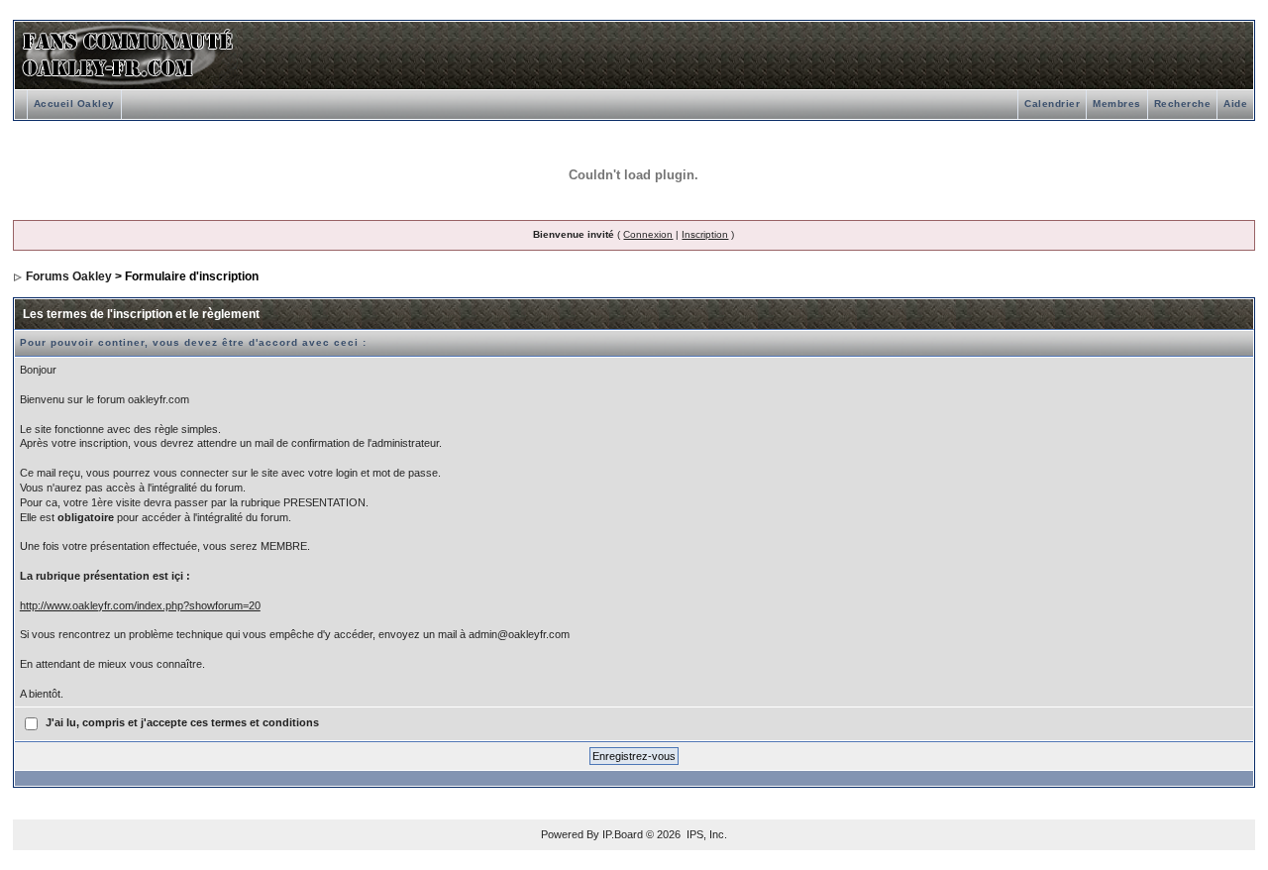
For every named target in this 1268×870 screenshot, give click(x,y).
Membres (1117, 103)
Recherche (1183, 103)
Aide (1235, 103)
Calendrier (1052, 103)
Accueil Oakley (74, 103)
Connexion (648, 234)
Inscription (705, 234)
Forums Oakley (69, 276)
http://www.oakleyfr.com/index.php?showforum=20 (140, 605)
